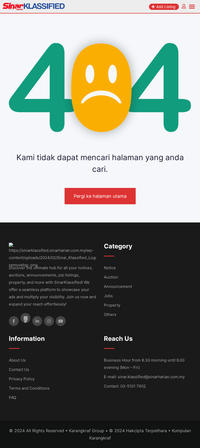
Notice (110, 267)
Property (112, 305)
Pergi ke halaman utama (100, 196)
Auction (111, 277)
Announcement (118, 286)
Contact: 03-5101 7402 (125, 386)
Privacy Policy (22, 378)
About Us (17, 360)
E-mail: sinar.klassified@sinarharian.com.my (144, 376)
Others (110, 314)
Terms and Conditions (29, 388)
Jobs (108, 295)
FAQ (12, 397)
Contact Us (19, 369)
